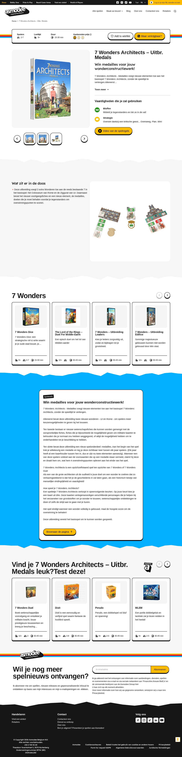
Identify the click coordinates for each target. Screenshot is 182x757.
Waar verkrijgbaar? (151, 36)
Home (4, 2)
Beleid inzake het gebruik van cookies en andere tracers (130, 745)
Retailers (167, 11)
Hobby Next (14, 2)
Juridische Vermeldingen (159, 748)
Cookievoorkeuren (93, 745)
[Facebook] (118, 2)
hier (137, 684)
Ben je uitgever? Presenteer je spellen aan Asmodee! (80, 728)
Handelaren (18, 714)
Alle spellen (97, 11)
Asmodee (76, 745)
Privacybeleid (164, 745)
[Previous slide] (159, 295)
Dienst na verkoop (65, 722)
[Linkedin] (155, 720)
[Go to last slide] (17, 138)
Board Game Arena (43, 2)
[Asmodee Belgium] (17, 11)
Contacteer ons (152, 11)
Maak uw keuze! (113, 11)
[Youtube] (130, 2)
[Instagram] (122, 2)
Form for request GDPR (101, 748)
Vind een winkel (60, 2)
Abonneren (160, 669)
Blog (128, 11)
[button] (30, 139)
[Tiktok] (126, 2)
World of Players (76, 2)
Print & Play (28, 2)
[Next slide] (84, 138)
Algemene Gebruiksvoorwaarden (130, 748)
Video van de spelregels (116, 131)
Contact (62, 714)
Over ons (138, 11)
